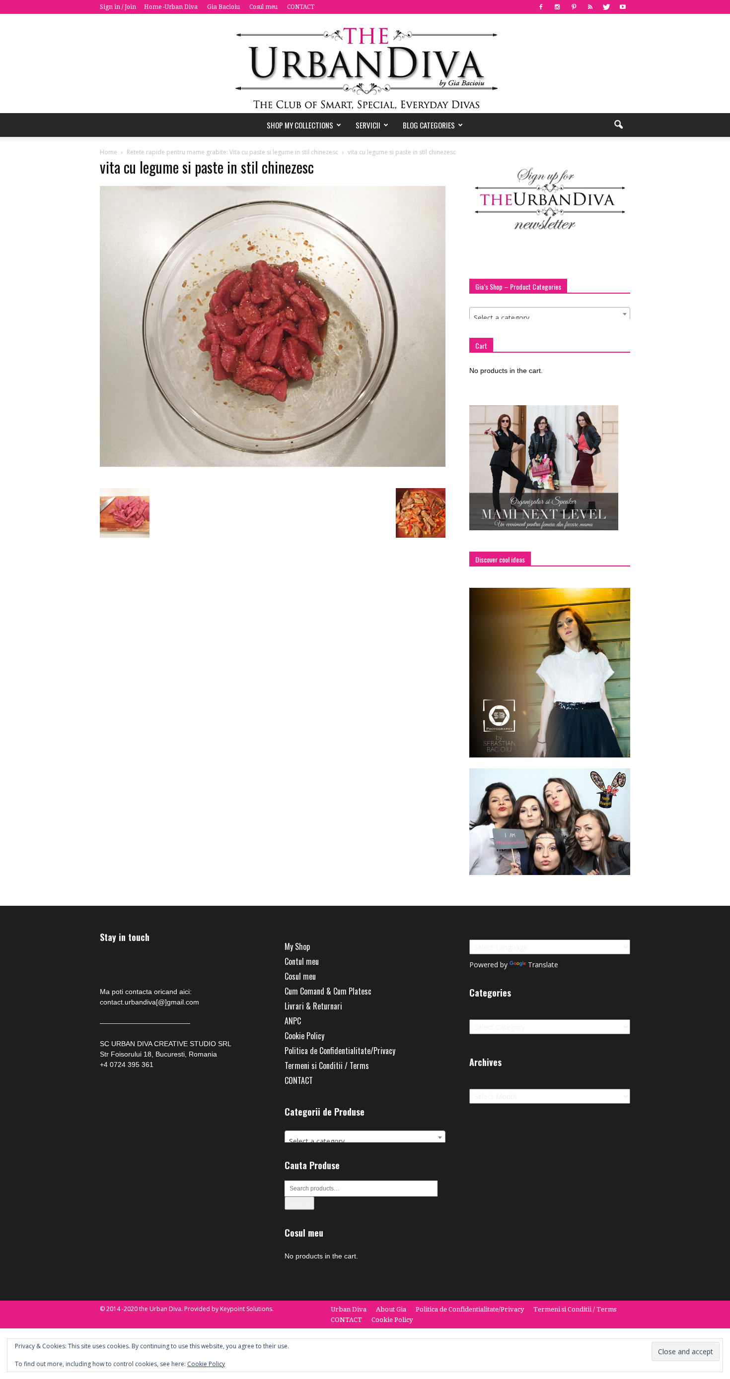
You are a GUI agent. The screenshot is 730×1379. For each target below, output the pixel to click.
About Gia (391, 1309)
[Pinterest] (573, 7)
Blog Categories (429, 125)
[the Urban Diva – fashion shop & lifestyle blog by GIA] (365, 63)
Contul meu (302, 961)
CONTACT (300, 6)
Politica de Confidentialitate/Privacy (340, 1051)
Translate (543, 964)
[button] (618, 125)
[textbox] (550, 318)
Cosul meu (263, 6)
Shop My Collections (300, 125)
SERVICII (368, 125)
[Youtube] (622, 7)
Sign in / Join (118, 6)
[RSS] (590, 7)
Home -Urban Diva (171, 6)
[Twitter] (606, 7)
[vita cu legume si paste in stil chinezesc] (272, 464)
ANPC (293, 1021)
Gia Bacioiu (223, 6)
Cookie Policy (304, 1036)
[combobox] (549, 314)
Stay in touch (124, 937)
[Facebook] (540, 7)
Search (299, 1203)
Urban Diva (348, 1309)
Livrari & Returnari (313, 1006)
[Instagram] (557, 7)
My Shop (297, 946)
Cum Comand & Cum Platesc (328, 991)
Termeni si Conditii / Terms (327, 1065)
